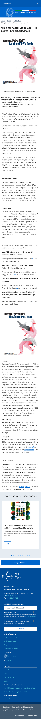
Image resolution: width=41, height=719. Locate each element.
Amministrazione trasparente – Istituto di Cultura (19, 688)
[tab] (11, 555)
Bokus (21, 486)
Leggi (8, 543)
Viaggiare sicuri (8, 645)
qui (33, 258)
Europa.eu (10, 660)
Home (3, 21)
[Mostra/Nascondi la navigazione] (4, 12)
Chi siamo (7, 669)
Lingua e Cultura (9, 677)
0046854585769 (12, 598)
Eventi (6, 673)
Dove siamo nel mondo (11, 648)
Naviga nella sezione (20, 563)
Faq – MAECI (8, 699)
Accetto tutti (32, 716)
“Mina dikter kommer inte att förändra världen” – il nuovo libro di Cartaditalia (18, 526)
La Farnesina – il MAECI (11, 637)
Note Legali (33, 616)
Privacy (28, 616)
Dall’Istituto (17, 21)
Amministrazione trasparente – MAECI (16, 692)
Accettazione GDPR (10, 612)
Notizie (9, 21)
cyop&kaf (30, 447)
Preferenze (19, 716)
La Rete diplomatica (10, 641)
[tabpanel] (20, 527)
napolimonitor (29, 449)
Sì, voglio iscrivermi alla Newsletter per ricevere (17, 621)
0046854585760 (12, 596)
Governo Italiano (7, 3)
